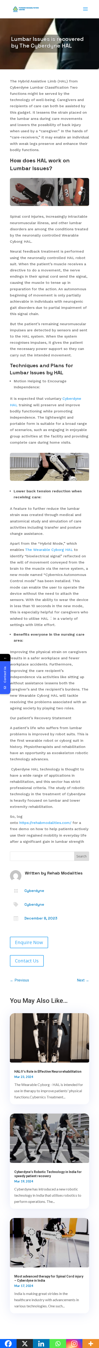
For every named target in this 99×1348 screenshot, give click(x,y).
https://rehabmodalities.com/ (45, 823)
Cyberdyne (34, 890)
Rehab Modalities (65, 873)
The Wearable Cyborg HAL (49, 549)
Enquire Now (29, 942)
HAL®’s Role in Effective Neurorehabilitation (48, 1071)
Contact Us (27, 961)
